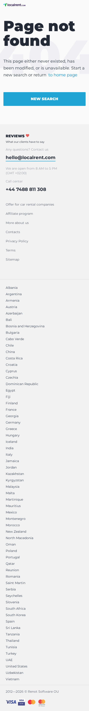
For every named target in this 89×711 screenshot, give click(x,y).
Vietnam (12, 679)
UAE (9, 660)
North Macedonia (19, 538)
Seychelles (14, 596)
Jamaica (12, 461)
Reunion (12, 570)
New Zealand (16, 531)
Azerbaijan (14, 313)
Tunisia (11, 647)
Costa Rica (14, 358)
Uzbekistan (14, 673)
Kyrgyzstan (15, 480)
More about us (17, 223)
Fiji (8, 397)
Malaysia (12, 487)
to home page (62, 74)
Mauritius (13, 506)
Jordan (11, 467)
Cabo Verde (15, 339)
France (11, 410)
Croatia (11, 365)
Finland (12, 403)
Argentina (14, 294)
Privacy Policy (17, 241)
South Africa (16, 608)
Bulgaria (12, 333)
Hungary (13, 435)
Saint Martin (15, 583)
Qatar (10, 564)
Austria (11, 307)
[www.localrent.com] (14, 4)
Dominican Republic (22, 384)
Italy (9, 454)
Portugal (13, 557)
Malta (10, 493)
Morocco (13, 525)
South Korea (16, 615)
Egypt (10, 390)
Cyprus (11, 371)
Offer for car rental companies (30, 204)
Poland (11, 551)
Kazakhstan (15, 474)
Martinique (14, 499)
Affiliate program (19, 214)
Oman (11, 544)
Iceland (11, 442)
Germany (13, 422)
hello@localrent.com (30, 157)
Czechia (12, 377)
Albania (12, 288)
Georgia (12, 416)
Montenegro (16, 519)
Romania (13, 576)
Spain (10, 621)
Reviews (25, 138)
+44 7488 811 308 (26, 189)
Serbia (11, 589)
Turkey (11, 653)
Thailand (12, 641)
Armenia (12, 300)
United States (16, 666)
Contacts (13, 232)
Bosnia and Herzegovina (25, 326)
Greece (11, 429)
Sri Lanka (13, 628)
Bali (9, 320)
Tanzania (13, 634)
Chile (10, 345)
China (10, 352)
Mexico (11, 512)
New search (44, 99)
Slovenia (12, 602)
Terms (11, 250)
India (9, 448)
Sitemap (12, 259)
